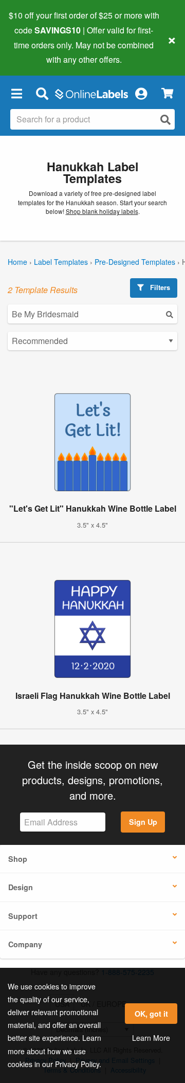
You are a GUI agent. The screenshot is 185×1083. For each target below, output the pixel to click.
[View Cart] (167, 93)
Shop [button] (17, 859)
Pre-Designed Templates (135, 262)
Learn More (151, 1038)
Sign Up (143, 822)
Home (17, 262)
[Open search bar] (42, 93)
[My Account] (141, 93)
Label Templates (61, 262)
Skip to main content (37, 52)
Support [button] (23, 916)
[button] (16, 93)
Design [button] (20, 887)
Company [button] (25, 944)
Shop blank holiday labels (102, 211)
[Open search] (165, 119)
